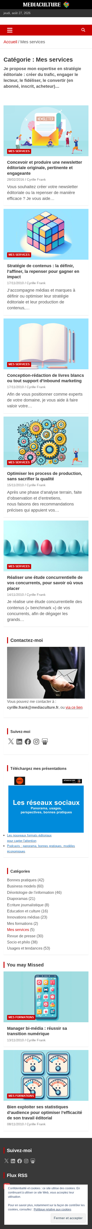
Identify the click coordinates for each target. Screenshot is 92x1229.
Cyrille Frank (36, 179)
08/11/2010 (15, 1124)
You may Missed (25, 964)
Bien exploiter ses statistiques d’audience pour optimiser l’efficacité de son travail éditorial (44, 1112)
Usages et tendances (24, 948)
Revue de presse (21, 936)
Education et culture (23, 911)
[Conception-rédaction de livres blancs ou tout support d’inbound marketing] (46, 343)
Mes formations (20, 924)
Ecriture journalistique (25, 905)
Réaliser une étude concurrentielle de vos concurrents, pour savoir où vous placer (45, 583)
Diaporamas (17, 899)
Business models (21, 886)
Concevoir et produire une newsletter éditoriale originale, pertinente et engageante (44, 168)
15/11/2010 (15, 485)
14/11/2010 (15, 595)
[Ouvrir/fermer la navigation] (10, 30)
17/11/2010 (15, 283)
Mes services (19, 151)
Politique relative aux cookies (52, 1209)
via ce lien (74, 707)
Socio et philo (18, 942)
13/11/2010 (15, 1040)
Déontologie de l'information (30, 893)
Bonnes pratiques (22, 880)
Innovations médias (23, 917)
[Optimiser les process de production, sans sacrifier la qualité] (46, 441)
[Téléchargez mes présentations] (46, 778)
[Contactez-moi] (46, 649)
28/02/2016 (15, 179)
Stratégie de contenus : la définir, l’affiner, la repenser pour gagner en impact (43, 271)
